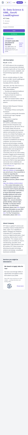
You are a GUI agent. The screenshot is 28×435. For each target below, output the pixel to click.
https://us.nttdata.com (9, 170)
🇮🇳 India (8, 2)
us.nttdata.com (10, 165)
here (18, 207)
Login (14, 2)
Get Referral (14, 34)
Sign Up (20, 2)
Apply (14, 30)
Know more (20, 286)
